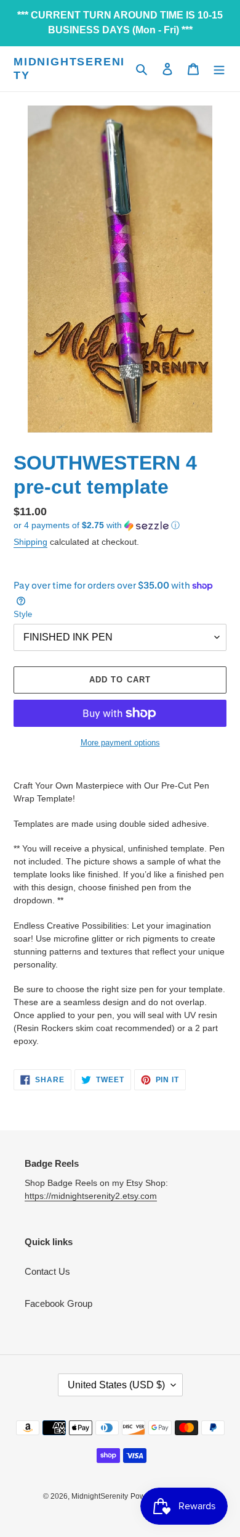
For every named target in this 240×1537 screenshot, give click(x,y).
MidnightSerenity (69, 68)
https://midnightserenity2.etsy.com (91, 1196)
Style (23, 614)
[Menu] (219, 69)
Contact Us (47, 1271)
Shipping (30, 542)
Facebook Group (58, 1303)
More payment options (120, 742)
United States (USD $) (116, 1385)
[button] (97, 525)
